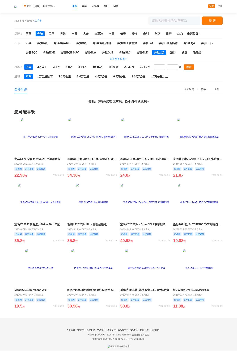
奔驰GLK (142, 52)
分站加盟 (154, 330)
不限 (28, 33)
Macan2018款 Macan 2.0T (31, 289)
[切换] (37, 6)
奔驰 (29, 20)
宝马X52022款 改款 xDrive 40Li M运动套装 (39, 224)
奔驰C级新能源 (102, 43)
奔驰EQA (189, 43)
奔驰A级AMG (62, 43)
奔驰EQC (31, 52)
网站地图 (81, 330)
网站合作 (144, 330)
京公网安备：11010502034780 (130, 339)
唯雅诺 (197, 52)
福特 (134, 33)
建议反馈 (111, 330)
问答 (115, 6)
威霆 (184, 52)
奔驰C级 (81, 43)
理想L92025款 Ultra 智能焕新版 (87, 224)
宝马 (51, 33)
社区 (106, 6)
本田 (111, 33)
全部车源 (20, 89)
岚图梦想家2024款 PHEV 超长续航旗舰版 (198, 158)
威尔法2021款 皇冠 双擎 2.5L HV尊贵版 (144, 289)
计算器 (95, 6)
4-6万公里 (101, 76)
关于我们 (70, 330)
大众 (86, 33)
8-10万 (82, 66)
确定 (189, 66)
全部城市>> (49, 6)
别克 (157, 33)
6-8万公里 (119, 76)
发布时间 (189, 89)
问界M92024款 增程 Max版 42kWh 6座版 (92, 289)
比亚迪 (99, 33)
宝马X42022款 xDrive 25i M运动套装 (37, 158)
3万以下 (42, 66)
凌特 (173, 52)
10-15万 (98, 66)
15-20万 (113, 66)
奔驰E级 (148, 43)
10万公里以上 (159, 76)
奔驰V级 (159, 52)
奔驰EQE (49, 52)
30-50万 (145, 66)
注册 (220, 6)
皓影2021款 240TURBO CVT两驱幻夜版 (198, 224)
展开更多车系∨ (118, 58)
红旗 (180, 33)
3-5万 (56, 66)
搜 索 (212, 20)
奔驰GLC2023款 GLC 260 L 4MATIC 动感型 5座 (145, 158)
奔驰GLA (90, 52)
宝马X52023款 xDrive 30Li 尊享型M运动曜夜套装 (145, 224)
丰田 (74, 33)
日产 (169, 33)
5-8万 (69, 66)
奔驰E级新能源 (168, 43)
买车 (74, 6)
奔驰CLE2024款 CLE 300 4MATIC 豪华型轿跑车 (92, 158)
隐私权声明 (123, 330)
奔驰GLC (125, 52)
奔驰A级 (42, 43)
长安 (123, 33)
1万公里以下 (45, 76)
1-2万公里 (65, 76)
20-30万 (129, 66)
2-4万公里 (83, 76)
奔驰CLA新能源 (127, 43)
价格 (203, 89)
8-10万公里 (138, 76)
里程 (216, 89)
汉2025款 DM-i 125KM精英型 (191, 289)
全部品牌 (192, 33)
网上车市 (19, 20)
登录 (211, 6)
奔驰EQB (207, 43)
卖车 (84, 6)
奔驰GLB (107, 52)
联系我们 (101, 330)
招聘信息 (91, 330)
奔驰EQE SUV (70, 52)
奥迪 (63, 33)
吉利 (146, 33)
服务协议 (134, 330)
